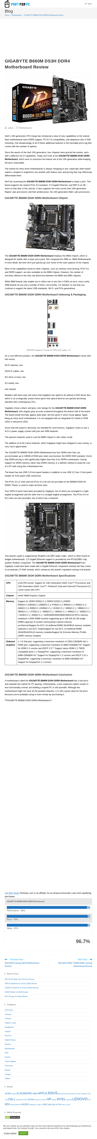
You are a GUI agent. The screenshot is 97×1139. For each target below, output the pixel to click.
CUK (6, 1099)
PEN (6, 1053)
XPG (63, 1104)
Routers (7, 1070)
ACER (8, 1093)
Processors (9, 1066)
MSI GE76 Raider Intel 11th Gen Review (19, 979)
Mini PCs (8, 1036)
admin (11, 128)
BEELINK (61, 1094)
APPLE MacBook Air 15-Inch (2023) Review (21, 984)
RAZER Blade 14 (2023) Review (16, 992)
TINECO (39, 1104)
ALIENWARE (24, 1093)
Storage (7, 1074)
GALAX (37, 1099)
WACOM (51, 1105)
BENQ (66, 1094)
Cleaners (8, 1018)
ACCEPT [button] (23, 1133)
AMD (35, 1093)
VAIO (45, 1104)
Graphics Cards (10, 1023)
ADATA (14, 1094)
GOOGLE (43, 1099)
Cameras (8, 1014)
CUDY (89, 1094)
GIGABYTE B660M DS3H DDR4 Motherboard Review (43, 15)
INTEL (61, 1099)
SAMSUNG (32, 1104)
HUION (54, 1099)
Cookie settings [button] (10, 1133)
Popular (7, 1057)
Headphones (9, 1027)
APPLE (42, 1093)
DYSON (25, 1099)
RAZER (25, 1104)
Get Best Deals (12, 893)
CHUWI (77, 1094)
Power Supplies (10, 1061)
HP (49, 1099)
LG (89, 1100)
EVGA (31, 1099)
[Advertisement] (48, 39)
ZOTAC (68, 1104)
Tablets (7, 1078)
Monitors (8, 1044)
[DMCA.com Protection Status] (12, 1117)
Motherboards (26, 128)
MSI (7, 1104)
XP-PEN (58, 1105)
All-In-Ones (9, 1010)
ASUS (53, 1093)
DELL (12, 1099)
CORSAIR (83, 1094)
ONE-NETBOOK (15, 1104)
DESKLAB (19, 1099)
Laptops (8, 1031)
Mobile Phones (10, 1040)
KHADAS (69, 1099)
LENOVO (80, 1099)
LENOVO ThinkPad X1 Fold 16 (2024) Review (21, 988)
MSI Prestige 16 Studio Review (16, 996)
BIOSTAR (72, 1094)
